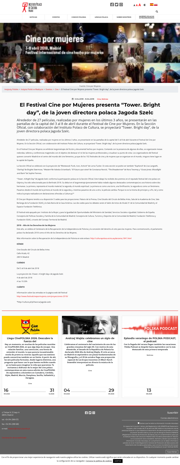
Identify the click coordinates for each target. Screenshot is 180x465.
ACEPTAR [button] (117, 461)
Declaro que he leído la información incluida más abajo (158, 423)
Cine (99, 99)
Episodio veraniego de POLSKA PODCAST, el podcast (150, 340)
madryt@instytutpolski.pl (19, 429)
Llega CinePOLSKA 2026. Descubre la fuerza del (30, 340)
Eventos (56, 17)
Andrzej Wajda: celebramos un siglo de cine (90, 340)
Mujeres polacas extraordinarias (146, 17)
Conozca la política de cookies (99, 461)
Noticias (33, 17)
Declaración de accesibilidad (14, 438)
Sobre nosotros (124, 17)
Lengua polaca (101, 17)
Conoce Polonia (79, 17)
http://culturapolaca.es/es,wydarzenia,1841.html (111, 238)
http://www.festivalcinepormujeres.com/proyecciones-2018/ (42, 296)
